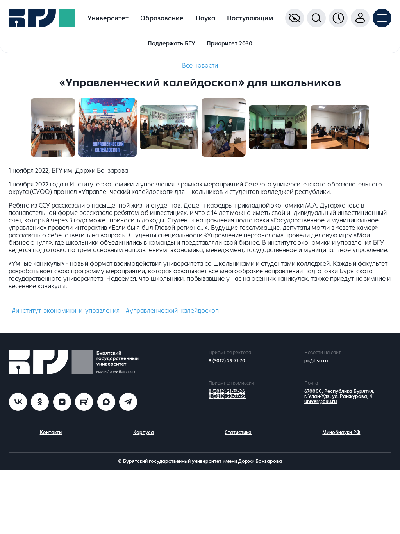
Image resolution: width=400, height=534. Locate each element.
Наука (205, 18)
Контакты (51, 432)
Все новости (200, 65)
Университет (108, 18)
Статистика (238, 432)
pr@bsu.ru (316, 360)
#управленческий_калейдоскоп (172, 310)
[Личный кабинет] (360, 18)
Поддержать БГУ (171, 43)
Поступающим (250, 18)
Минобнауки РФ (341, 432)
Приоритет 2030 (229, 43)
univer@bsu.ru (320, 401)
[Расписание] (338, 18)
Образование (162, 18)
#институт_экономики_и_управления (66, 310)
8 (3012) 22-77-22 (227, 396)
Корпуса (143, 432)
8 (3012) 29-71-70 (227, 360)
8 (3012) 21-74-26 (227, 391)
